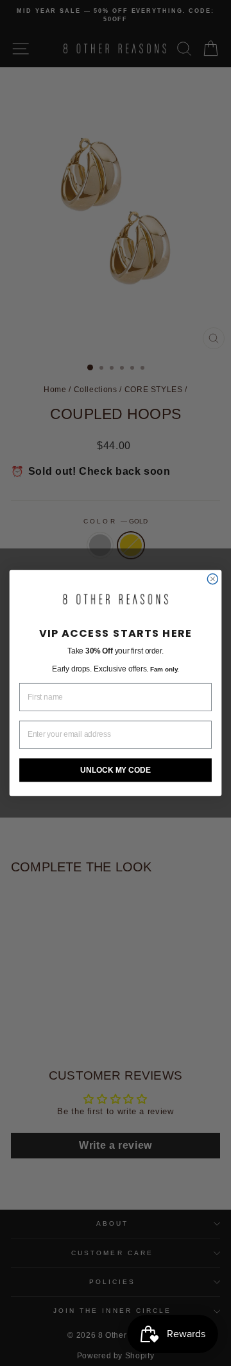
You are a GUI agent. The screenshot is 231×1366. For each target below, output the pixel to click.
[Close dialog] (212, 579)
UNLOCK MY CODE (115, 769)
